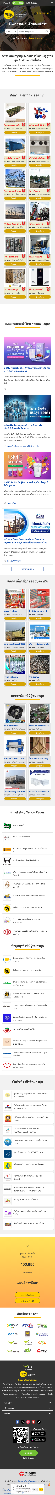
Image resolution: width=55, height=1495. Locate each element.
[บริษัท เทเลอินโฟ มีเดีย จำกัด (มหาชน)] (27, 1473)
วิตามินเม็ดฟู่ (11, 503)
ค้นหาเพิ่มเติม (44, 13)
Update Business (27, 1295)
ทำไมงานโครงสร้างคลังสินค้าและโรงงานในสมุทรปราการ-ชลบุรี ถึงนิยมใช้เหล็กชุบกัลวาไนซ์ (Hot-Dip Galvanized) (25, 542)
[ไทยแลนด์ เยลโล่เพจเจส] (23, 1422)
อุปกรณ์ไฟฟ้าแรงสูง (14, 446)
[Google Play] (41, 1439)
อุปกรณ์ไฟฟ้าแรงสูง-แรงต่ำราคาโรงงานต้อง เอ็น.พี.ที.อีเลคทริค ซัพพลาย (23, 427)
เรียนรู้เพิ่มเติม (23, 1493)
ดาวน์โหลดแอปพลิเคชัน (38, 1429)
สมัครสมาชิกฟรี (27, 1301)
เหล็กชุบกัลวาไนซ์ (14, 561)
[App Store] (41, 1433)
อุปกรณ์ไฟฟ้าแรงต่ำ (31, 446)
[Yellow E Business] (17, 1422)
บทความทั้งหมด (27, 569)
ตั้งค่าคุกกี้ (35, 1489)
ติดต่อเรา (7, 1413)
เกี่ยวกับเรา (8, 1402)
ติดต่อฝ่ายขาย (35, 38)
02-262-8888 (18, 3)
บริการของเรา (9, 1408)
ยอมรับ (41, 1489)
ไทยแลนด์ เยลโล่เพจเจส (27, 1380)
